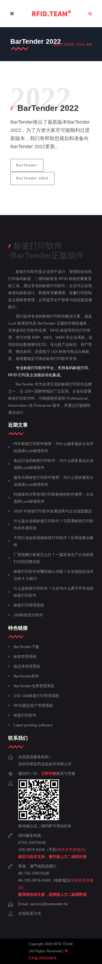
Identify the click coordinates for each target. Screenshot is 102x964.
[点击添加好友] (38, 819)
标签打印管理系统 (29, 605)
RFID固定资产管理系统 (33, 705)
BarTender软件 (26, 676)
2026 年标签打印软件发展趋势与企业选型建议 (53, 511)
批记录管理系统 (27, 666)
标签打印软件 (63, 44)
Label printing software (33, 725)
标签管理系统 (25, 656)
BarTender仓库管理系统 (34, 686)
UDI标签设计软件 (28, 615)
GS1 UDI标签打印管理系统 (36, 696)
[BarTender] (51, 14)
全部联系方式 (29, 913)
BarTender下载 (26, 647)
